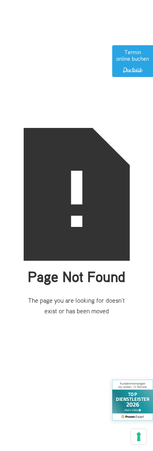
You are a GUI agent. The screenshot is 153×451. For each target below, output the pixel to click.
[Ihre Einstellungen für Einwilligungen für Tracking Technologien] (138, 436)
